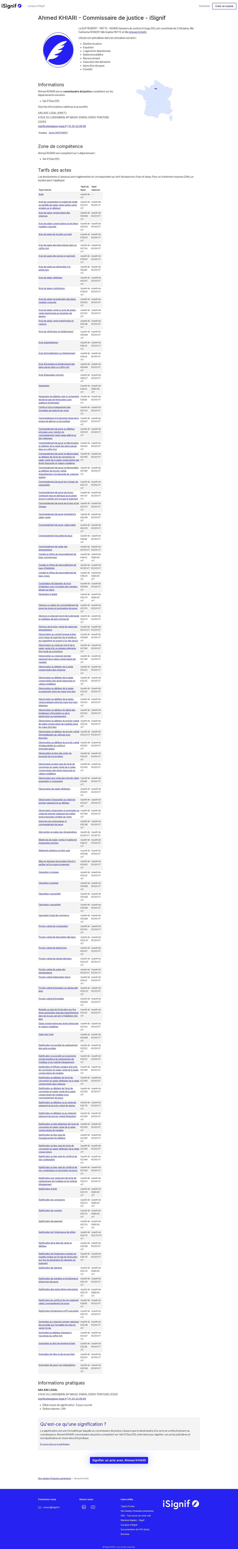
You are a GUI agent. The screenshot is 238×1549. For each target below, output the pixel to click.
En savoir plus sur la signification (55, 1444)
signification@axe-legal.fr (52, 126)
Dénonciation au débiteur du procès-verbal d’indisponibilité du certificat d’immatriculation (59, 745)
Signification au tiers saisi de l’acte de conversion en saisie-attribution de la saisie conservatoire (59, 1148)
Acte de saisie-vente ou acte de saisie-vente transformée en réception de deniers (57, 313)
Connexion (204, 6)
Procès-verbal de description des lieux (57, 937)
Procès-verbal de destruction (53, 948)
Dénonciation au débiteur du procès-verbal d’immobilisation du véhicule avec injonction (59, 734)
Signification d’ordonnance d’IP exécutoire (59, 1311)
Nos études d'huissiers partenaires (54, 1478)
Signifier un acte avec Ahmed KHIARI (119, 1460)
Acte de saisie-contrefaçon (52, 288)
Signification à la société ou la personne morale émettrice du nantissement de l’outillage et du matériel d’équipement (57, 1059)
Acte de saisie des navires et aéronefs (57, 256)
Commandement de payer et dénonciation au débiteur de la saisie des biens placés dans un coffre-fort (59, 446)
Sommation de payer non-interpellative (57, 1365)
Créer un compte (224, 6)
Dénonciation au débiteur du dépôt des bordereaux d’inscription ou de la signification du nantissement (57, 713)
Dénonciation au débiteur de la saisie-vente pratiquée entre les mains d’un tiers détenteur (58, 702)
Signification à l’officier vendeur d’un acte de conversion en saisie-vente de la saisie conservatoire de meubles (59, 1070)
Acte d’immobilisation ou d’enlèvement (57, 353)
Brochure (125, 1534)
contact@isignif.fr (51, 1507)
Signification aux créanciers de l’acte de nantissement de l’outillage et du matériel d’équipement (58, 1181)
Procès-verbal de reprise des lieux (55, 958)
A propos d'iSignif (36, 6)
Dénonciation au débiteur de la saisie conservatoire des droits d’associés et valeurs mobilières (57, 680)
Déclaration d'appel (48, 594)
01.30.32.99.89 (77, 126)
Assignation (44, 385)
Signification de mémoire (50, 1267)
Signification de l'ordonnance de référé (57, 1232)
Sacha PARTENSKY (58, 133)
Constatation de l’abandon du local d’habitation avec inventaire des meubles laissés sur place (58, 586)
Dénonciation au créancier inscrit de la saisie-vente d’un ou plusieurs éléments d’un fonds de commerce (57, 648)
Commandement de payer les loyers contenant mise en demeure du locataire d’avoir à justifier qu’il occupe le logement (58, 495)
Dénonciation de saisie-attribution (54, 789)
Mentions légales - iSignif (132, 1520)
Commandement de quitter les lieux (55, 535)
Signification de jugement (50, 1221)
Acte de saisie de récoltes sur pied (55, 234)
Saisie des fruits (46, 1034)
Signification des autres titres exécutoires (58, 1289)
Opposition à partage (48, 883)
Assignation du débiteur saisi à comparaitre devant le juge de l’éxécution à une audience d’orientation (59, 399)
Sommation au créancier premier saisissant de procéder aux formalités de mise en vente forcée (59, 1324)
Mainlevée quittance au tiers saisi (54, 850)
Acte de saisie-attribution (50, 277)
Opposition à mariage (49, 872)
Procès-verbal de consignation (53, 926)
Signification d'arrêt (48, 1189)
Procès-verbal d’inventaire (51, 998)
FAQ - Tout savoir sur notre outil (136, 1515)
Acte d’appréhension (48, 342)
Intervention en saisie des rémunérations (58, 832)
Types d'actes (128, 1506)
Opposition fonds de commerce (54, 915)
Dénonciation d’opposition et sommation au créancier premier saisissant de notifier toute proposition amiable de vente (59, 813)
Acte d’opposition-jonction (51, 375)
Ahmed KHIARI (137, 32)
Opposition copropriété (50, 893)
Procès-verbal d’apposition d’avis (54, 977)
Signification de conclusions (52, 1199)
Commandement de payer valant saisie (57, 525)
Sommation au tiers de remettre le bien (57, 1343)
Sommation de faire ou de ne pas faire (57, 1354)
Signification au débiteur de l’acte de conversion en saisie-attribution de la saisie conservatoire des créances (59, 1080)
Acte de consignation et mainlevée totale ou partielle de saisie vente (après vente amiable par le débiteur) (58, 205)
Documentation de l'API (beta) (135, 1529)
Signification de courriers (50, 1210)
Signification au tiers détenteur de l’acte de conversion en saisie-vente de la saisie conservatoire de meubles (59, 1127)
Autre (41, 194)
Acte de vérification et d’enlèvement (56, 331)
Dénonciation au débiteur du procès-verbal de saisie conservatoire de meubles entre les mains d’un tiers (59, 723)
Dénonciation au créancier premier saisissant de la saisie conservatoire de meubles (57, 659)
